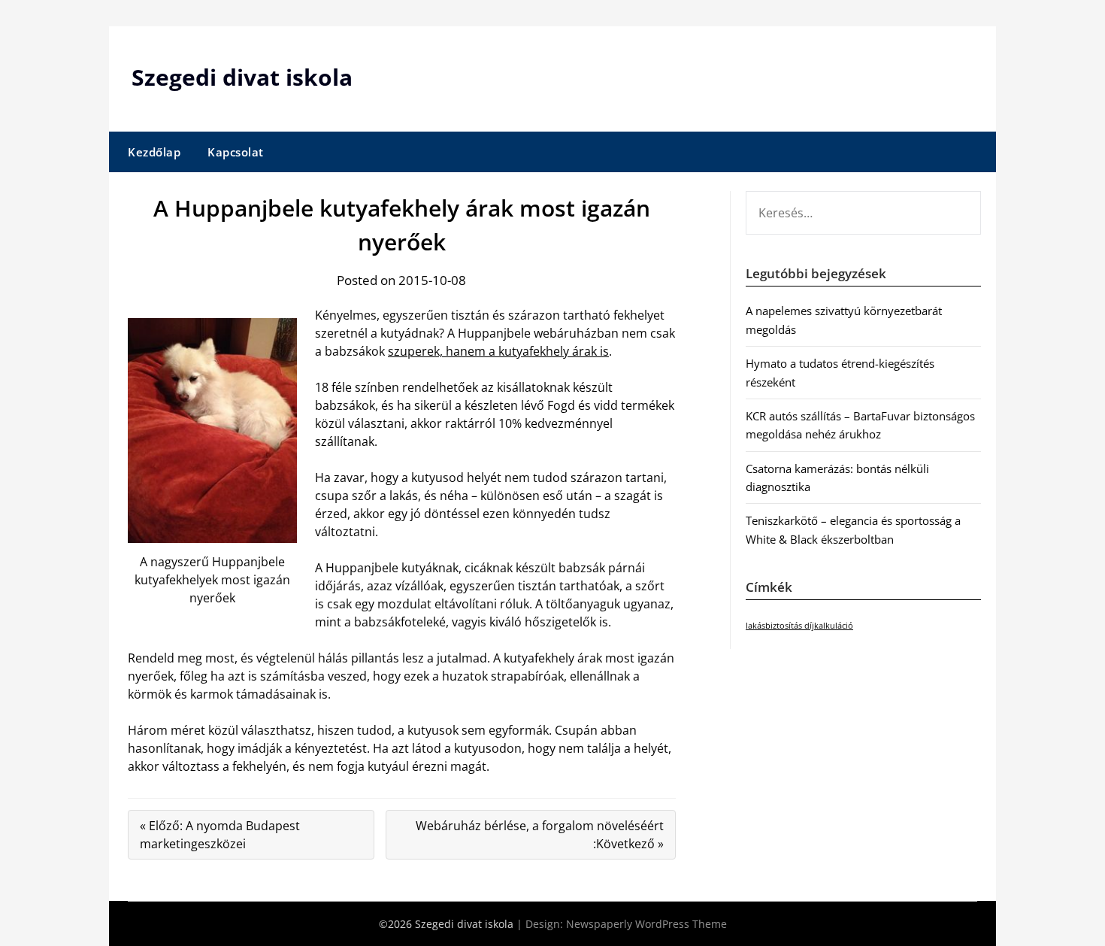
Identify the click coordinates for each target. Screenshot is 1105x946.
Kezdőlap (154, 151)
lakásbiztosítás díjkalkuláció (799, 625)
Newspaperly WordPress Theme (646, 924)
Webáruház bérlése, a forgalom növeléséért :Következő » (540, 834)
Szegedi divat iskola (242, 77)
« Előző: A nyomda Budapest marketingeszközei (220, 834)
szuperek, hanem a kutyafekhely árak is (498, 351)
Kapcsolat (235, 151)
